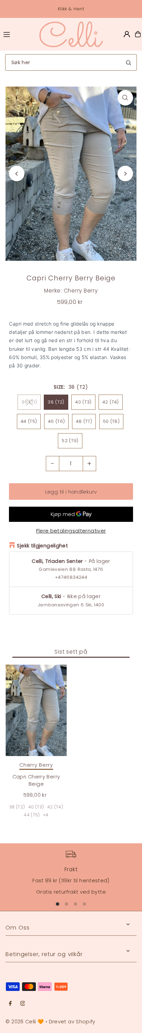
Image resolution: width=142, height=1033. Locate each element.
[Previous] (16, 173)
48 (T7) (84, 421)
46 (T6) (56, 421)
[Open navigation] (17, 34)
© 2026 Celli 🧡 (25, 1021)
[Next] (125, 173)
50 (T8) (111, 421)
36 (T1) (29, 402)
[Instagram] (22, 1003)
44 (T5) (29, 421)
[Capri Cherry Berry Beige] (36, 710)
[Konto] (127, 34)
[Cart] (138, 34)
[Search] (128, 62)
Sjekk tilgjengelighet (42, 545)
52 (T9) (70, 440)
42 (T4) (110, 402)
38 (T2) (56, 402)
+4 (46, 815)
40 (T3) (83, 402)
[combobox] (71, 62)
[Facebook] (10, 1003)
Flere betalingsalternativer (71, 530)
